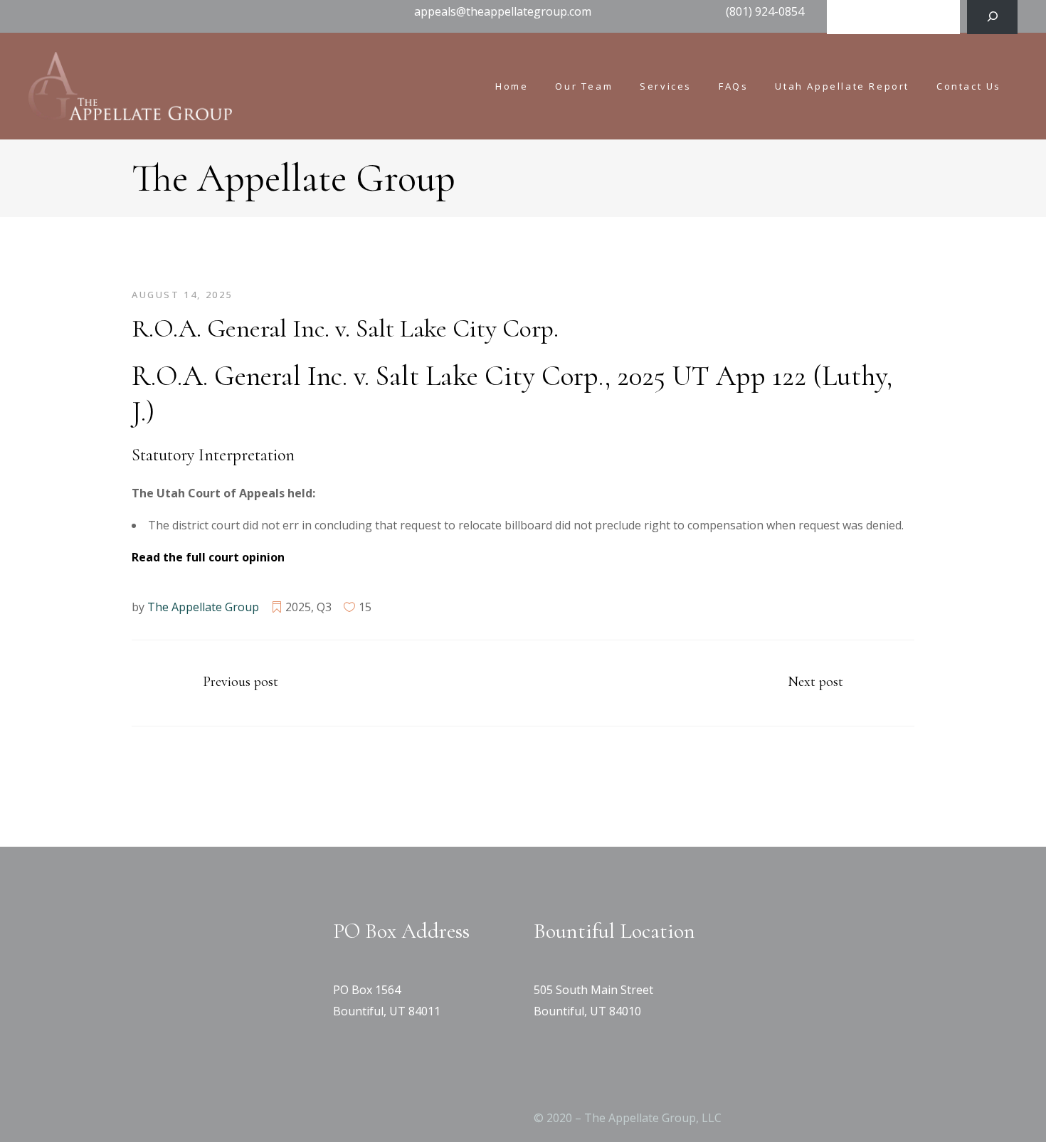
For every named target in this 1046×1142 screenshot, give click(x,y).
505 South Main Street (593, 990)
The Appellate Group (203, 607)
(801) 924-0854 (765, 11)
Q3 (324, 607)
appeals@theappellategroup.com (502, 11)
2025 (298, 607)
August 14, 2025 (182, 294)
